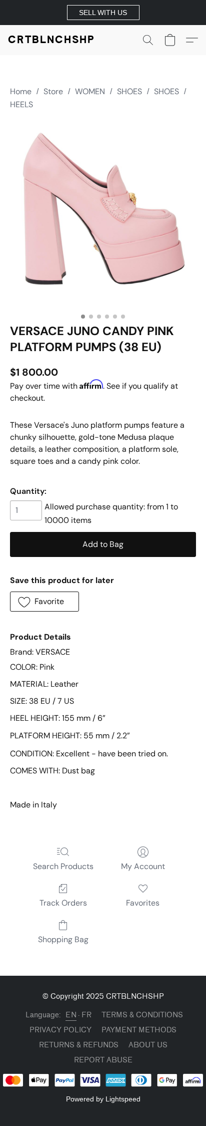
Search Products (63, 866)
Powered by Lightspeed (103, 1099)
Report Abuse (103, 1060)
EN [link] (71, 1015)
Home (21, 91)
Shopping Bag (63, 939)
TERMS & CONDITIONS (142, 1015)
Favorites (143, 903)
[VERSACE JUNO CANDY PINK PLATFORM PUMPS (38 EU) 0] (103, 215)
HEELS (21, 104)
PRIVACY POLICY (61, 1030)
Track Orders (63, 903)
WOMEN (90, 91)
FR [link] (87, 1015)
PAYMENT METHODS (139, 1030)
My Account (143, 866)
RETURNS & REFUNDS (78, 1045)
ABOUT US (148, 1045)
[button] (103, 12)
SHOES (129, 91)
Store (53, 91)
